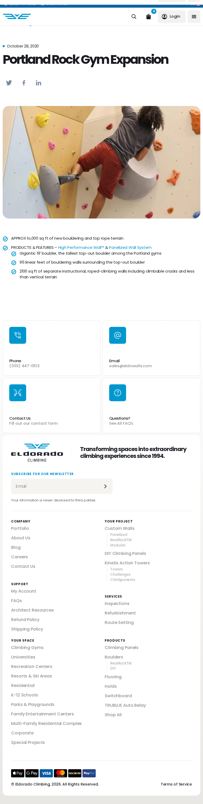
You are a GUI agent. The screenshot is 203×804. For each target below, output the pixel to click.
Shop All (113, 715)
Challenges (120, 575)
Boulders (114, 657)
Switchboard (118, 696)
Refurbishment (120, 613)
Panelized (118, 535)
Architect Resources (32, 610)
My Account (23, 591)
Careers (19, 557)
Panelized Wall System (130, 247)
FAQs (16, 601)
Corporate (22, 733)
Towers (116, 569)
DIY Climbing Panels (125, 553)
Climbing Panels (122, 648)
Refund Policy (25, 620)
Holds (111, 686)
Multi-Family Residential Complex (46, 723)
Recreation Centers (31, 666)
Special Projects (28, 742)
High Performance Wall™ (81, 247)
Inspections (117, 603)
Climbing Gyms (27, 648)
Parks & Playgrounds (32, 704)
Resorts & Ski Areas (31, 676)
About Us (20, 538)
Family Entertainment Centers (42, 714)
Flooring (113, 677)
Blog (16, 547)
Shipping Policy (27, 629)
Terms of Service (176, 784)
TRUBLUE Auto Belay (125, 705)
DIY (113, 668)
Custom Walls (120, 528)
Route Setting (119, 622)
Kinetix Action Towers (127, 563)
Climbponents (122, 580)
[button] (9, 82)
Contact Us (23, 566)
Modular (118, 545)
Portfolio (20, 528)
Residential (23, 685)
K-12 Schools (24, 695)
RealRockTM (121, 540)
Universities (23, 657)
